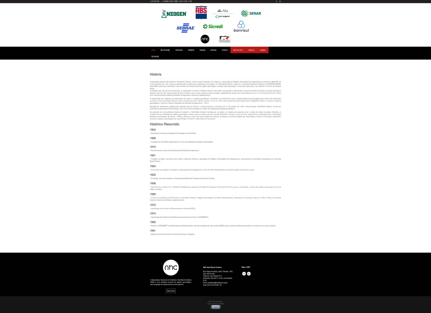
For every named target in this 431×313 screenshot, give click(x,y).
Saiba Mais (171, 291)
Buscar (156, 56)
